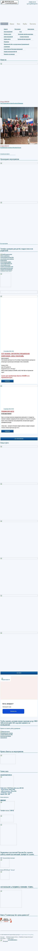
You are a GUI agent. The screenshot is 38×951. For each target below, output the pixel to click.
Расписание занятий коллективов (25, 34)
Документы (6, 41)
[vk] (36, 10)
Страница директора (24, 36)
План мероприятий (8, 31)
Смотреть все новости (4, 154)
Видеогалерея (31, 29)
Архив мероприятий (8, 36)
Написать (13, 711)
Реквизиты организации (9, 54)
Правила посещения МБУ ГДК (10, 51)
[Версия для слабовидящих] (9, 2)
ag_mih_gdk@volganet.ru (12, 939)
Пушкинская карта (7, 411)
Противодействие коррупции (24, 39)
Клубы (25, 24)
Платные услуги (7, 34)
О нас (20, 31)
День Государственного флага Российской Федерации (11, 103)
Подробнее (7, 381)
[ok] (32, 10)
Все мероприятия (4, 243)
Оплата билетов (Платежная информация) (13, 49)
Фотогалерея (18, 29)
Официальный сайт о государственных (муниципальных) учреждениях (16, 45)
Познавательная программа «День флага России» (10, 147)
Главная (4, 24)
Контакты (33, 24)
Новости (6, 29)
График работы (7, 39)
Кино (18, 24)
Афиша (12, 24)
